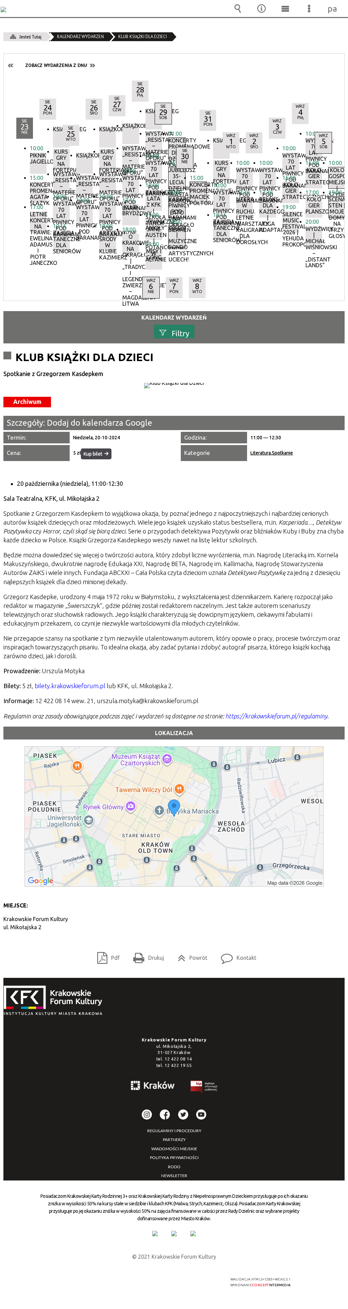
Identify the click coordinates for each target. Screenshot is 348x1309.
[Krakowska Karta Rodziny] (155, 1233)
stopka (55, 1001)
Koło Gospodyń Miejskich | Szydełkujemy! (337, 177)
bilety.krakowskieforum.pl (70, 685)
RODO (174, 1167)
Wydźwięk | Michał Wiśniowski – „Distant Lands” (314, 236)
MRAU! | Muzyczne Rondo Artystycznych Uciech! (177, 236)
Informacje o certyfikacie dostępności (87, 1283)
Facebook (165, 1114)
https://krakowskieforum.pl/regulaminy (276, 716)
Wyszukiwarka (237, 8)
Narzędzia (261, 8)
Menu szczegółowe (309, 8)
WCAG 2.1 (195, 1281)
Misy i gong (153, 254)
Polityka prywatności (174, 1158)
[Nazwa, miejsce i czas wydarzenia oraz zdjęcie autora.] (174, 385)
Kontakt (235, 955)
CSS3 (173, 1282)
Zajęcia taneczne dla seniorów (61, 240)
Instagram (147, 1114)
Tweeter (183, 1114)
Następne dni (92, 65)
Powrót (189, 955)
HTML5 (163, 1282)
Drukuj (146, 955)
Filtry (180, 333)
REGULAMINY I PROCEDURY (174, 1131)
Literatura (260, 453)
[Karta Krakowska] (193, 1233)
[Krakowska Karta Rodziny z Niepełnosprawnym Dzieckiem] (174, 1233)
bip (204, 1088)
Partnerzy (174, 1140)
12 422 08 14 (178, 1058)
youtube (201, 1114)
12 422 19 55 (178, 1065)
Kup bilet (93, 454)
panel (333, 8)
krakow (153, 1087)
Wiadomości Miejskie (174, 1149)
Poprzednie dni (11, 65)
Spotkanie (282, 453)
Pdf (106, 955)
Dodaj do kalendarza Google (99, 422)
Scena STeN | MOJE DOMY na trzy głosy (337, 207)
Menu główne (285, 8)
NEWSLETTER (174, 1176)
